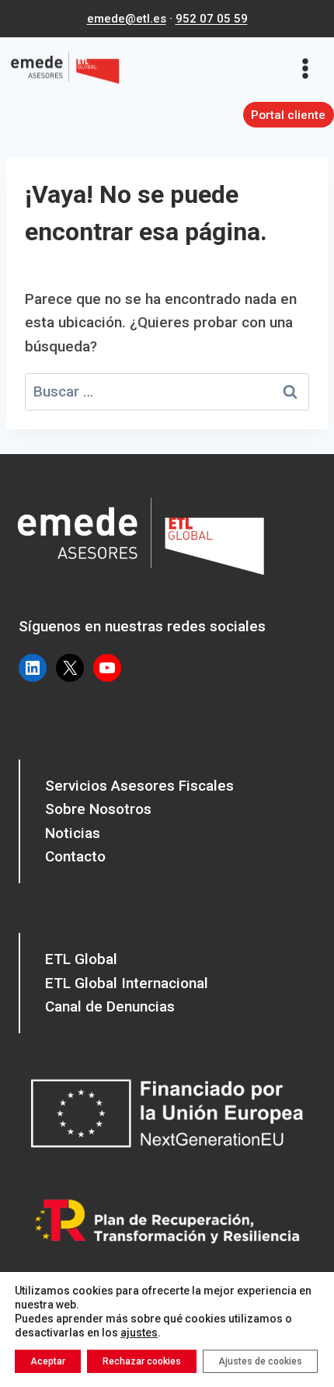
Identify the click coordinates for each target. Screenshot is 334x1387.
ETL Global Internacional (126, 983)
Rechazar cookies (142, 1361)
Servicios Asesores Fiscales (139, 786)
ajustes (139, 1332)
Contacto (75, 856)
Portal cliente (288, 115)
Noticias (72, 833)
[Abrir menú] (310, 68)
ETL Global (81, 959)
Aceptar (47, 1361)
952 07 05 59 (212, 19)
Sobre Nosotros (98, 809)
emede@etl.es (126, 19)
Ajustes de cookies (260, 1361)
